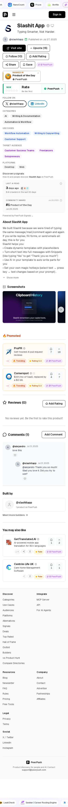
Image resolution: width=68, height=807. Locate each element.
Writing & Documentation (26, 116)
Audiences (8, 610)
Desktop (9, 167)
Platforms (8, 615)
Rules (6, 693)
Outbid (6, 647)
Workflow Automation (17, 133)
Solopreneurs (12, 156)
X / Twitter (8, 737)
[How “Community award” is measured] (61, 200)
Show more (13, 277)
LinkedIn (7, 742)
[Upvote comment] (15, 455)
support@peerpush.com (34, 770)
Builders (7, 652)
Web (21, 167)
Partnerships (43, 693)
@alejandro (19, 446)
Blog (5, 677)
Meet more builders (14, 515)
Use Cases (8, 604)
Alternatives (9, 620)
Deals (6, 631)
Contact (41, 683)
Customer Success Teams (19, 150)
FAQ (5, 688)
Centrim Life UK (24, 564)
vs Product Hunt (11, 657)
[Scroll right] (61, 310)
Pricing (6, 698)
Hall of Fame (9, 642)
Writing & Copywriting (46, 133)
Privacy (7, 718)
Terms (6, 724)
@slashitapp (29, 463)
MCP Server (43, 599)
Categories (8, 599)
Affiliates (41, 698)
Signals (6, 626)
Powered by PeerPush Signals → (18, 215)
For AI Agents (44, 610)
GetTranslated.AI (25, 539)
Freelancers (46, 150)
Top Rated (8, 636)
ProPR (18, 348)
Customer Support (15, 139)
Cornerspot (21, 373)
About (40, 677)
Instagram (8, 747)
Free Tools (8, 704)
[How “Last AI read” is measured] (61, 183)
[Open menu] (14, 14)
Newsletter (8, 683)
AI (6, 116)
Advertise (42, 688)
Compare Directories (14, 663)
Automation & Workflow (18, 121)
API (38, 604)
